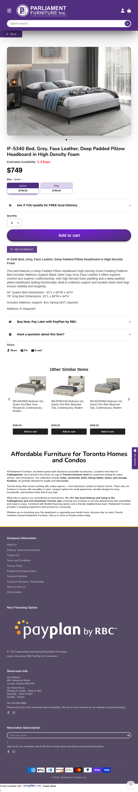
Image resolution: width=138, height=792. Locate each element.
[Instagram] (13, 712)
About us (12, 544)
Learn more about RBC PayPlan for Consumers (32, 656)
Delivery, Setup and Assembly (23, 550)
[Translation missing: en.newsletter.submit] (128, 735)
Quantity (12, 215)
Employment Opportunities (21, 571)
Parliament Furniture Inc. (73, 777)
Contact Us (13, 555)
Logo (41, 11)
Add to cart (30, 431)
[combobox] (69, 23)
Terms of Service (16, 586)
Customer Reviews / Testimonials (25, 581)
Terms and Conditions (19, 560)
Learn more (49, 786)
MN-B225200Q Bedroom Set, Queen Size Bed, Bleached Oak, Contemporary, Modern (106, 404)
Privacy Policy (15, 565)
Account (123, 11)
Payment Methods (17, 576)
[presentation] (9, 399)
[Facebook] (8, 712)
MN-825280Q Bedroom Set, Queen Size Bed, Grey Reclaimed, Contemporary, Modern (28, 406)
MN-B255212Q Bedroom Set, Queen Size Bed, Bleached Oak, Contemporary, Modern (67, 404)
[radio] (23, 188)
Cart (129, 11)
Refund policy (14, 592)
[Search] (127, 23)
